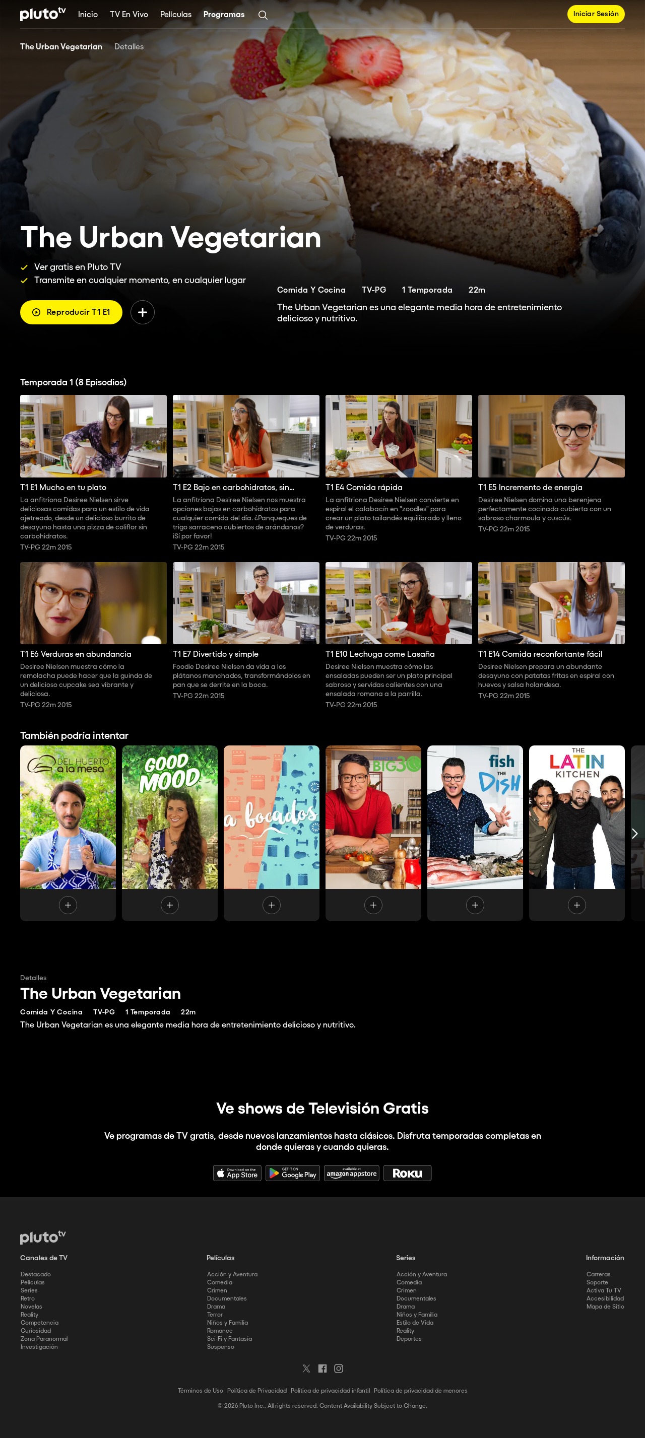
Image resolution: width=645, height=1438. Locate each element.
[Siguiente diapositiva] (635, 833)
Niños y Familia (227, 1323)
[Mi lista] (143, 312)
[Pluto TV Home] (43, 14)
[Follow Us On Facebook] (322, 1368)
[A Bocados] (271, 833)
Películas (175, 15)
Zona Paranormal (44, 1339)
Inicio (88, 15)
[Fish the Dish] (475, 833)
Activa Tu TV (604, 1290)
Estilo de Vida (415, 1323)
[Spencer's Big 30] (373, 833)
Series (29, 1290)
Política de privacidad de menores (421, 1391)
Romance (220, 1331)
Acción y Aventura (232, 1274)
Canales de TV (44, 1258)
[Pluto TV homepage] (43, 1237)
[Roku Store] (407, 1173)
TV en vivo (129, 15)
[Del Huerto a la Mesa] (68, 833)
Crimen (217, 1290)
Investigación (39, 1347)
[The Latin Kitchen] (577, 833)
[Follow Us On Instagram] (339, 1368)
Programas (224, 15)
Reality (29, 1315)
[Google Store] (293, 1173)
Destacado (36, 1274)
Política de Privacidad (257, 1391)
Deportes (409, 1339)
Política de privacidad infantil (330, 1391)
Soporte (597, 1282)
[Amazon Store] (351, 1173)
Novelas (31, 1307)
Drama (216, 1307)
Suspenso (220, 1347)
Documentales (227, 1298)
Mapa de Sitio (605, 1307)
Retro (28, 1298)
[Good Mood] (170, 833)
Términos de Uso (200, 1391)
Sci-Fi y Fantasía (229, 1339)
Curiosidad (36, 1331)
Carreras (599, 1274)
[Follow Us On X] (306, 1368)
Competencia (39, 1323)
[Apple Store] (237, 1173)
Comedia (219, 1282)
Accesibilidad (605, 1298)
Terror (215, 1315)
